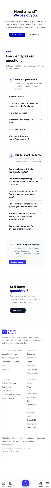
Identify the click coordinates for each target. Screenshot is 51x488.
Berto (29, 383)
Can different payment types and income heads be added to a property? (23, 181)
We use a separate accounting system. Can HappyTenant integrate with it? (22, 216)
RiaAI (29, 387)
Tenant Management (10, 358)
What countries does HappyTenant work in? (19, 137)
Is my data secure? (17, 129)
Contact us (34, 35)
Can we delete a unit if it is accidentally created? (21, 170)
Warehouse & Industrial (11, 395)
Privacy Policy (28, 441)
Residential (6, 387)
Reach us (17, 441)
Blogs (29, 401)
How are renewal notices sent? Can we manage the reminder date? (23, 194)
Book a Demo (17, 35)
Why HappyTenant (27, 438)
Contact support (17, 262)
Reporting (6, 369)
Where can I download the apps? (21, 121)
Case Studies (32, 405)
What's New (31, 397)
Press (29, 409)
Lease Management (9, 354)
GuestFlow (31, 365)
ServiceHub (31, 358)
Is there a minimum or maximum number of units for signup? (23, 104)
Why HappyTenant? (17, 96)
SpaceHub (31, 354)
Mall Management (9, 383)
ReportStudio (32, 373)
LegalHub (31, 362)
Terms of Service (8, 445)
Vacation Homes (8, 398)
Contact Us (31, 428)
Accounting (6, 365)
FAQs (29, 416)
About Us (30, 412)
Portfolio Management (10, 362)
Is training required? (18, 113)
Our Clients (6, 441)
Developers (31, 424)
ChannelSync (32, 369)
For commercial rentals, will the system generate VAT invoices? (23, 205)
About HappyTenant (10, 438)
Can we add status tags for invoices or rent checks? (21, 227)
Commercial (6, 391)
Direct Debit (31, 420)
